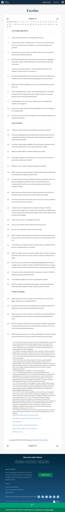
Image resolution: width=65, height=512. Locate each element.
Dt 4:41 (33, 418)
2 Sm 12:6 (20, 432)
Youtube (46, 496)
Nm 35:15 (25, 418)
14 (46, 22)
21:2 (15, 351)
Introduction (12, 22)
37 (54, 24)
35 (49, 24)
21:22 (15, 392)
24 (20, 24)
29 (33, 24)
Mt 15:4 (30, 425)
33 (43, 24)
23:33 (14, 345)
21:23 (15, 428)
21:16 (15, 422)
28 (30, 24)
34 (46, 24)
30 (36, 24)
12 (40, 22)
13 (43, 22)
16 (51, 22)
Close (32, 504)
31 (38, 24)
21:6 (15, 360)
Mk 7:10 (35, 425)
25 (23, 24)
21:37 (15, 432)
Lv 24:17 (20, 418)
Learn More (45, 475)
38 (56, 24)
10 (35, 22)
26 (25, 24)
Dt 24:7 (20, 422)
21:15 (15, 383)
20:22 (51, 344)
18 (56, 22)
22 (15, 24)
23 (17, 24)
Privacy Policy (43, 440)
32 (41, 24)
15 (48, 22)
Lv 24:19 (29, 397)
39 (7, 26)
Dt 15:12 (28, 415)
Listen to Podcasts (31, 461)
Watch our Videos (44, 461)
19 (7, 24)
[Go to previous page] (8, 19)
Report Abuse (46, 2)
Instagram (54, 496)
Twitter (38, 496)
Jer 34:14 (35, 415)
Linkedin (50, 496)
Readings (56, 2)
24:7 (25, 345)
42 (36, 418)
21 (13, 356)
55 (24, 415)
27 (28, 24)
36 (51, 24)
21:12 (15, 372)
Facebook (42, 496)
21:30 (15, 409)
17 (53, 22)
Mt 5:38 (30, 408)
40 (10, 26)
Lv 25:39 (20, 415)
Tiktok (58, 496)
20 (10, 24)
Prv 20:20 (24, 425)
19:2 (38, 418)
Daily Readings (20, 461)
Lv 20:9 (20, 425)
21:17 (15, 386)
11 (38, 22)
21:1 (15, 342)
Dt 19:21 (29, 428)
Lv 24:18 (22, 428)
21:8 (15, 370)
